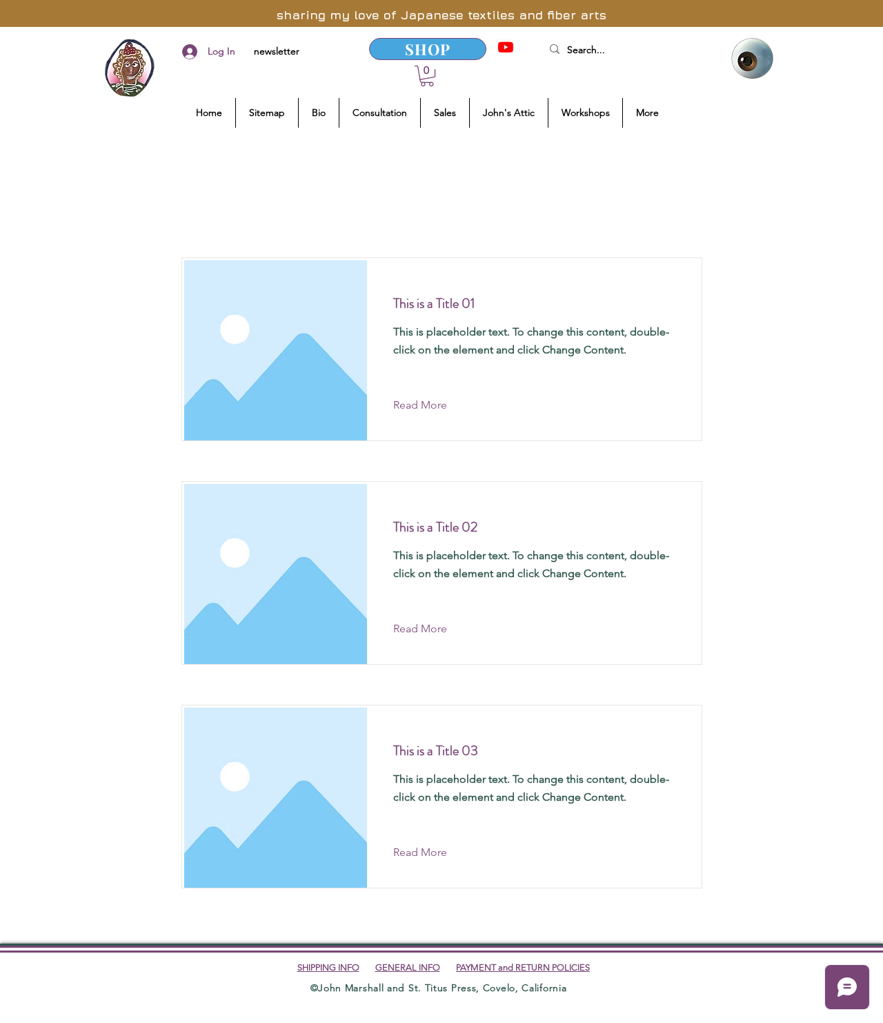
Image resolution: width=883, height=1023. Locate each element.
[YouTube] (506, 47)
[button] (427, 76)
